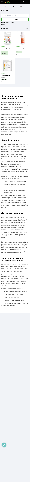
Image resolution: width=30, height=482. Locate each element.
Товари (5, 6)
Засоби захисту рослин (12, 6)
